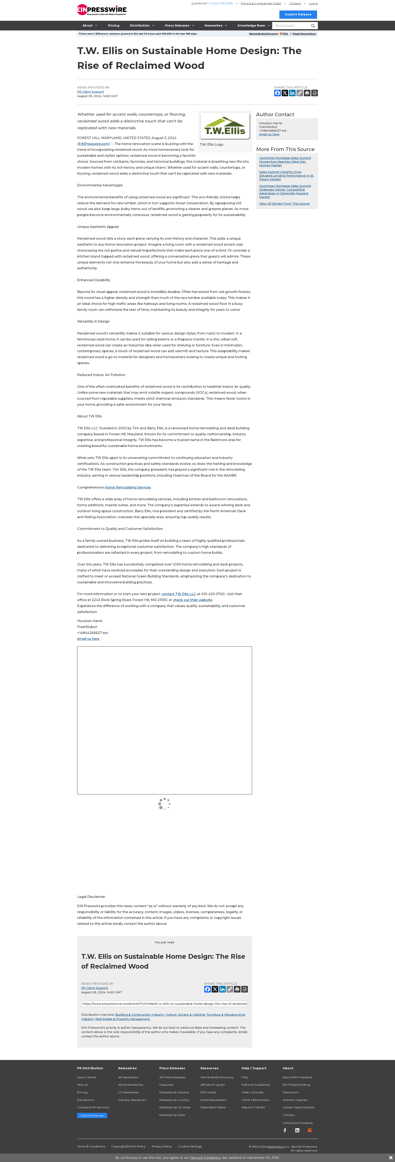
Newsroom (291, 1092)
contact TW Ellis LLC (178, 594)
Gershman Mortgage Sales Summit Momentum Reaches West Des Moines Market (285, 161)
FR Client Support (90, 92)
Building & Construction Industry (139, 1015)
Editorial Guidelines (256, 1084)
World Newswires (130, 1084)
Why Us (82, 1084)
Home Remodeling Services (128, 487)
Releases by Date (172, 1115)
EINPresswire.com (93, 144)
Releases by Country (174, 1100)
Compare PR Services (93, 1107)
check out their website (192, 600)
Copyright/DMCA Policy (128, 1146)
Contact (295, 3)
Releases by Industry (174, 1092)
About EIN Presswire (297, 1077)
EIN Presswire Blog (296, 1084)
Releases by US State (175, 1107)
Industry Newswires (132, 1100)
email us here (88, 639)
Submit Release (298, 14)
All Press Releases (172, 1077)
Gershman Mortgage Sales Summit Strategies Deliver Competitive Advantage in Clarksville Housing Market (285, 191)
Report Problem (253, 1107)
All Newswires (128, 1077)
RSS (285, 33)
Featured (166, 1084)
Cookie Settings (190, 1146)
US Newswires (128, 1092)
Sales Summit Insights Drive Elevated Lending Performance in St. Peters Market (286, 175)
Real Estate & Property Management (122, 1019)
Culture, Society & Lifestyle (185, 1015)
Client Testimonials (255, 1100)
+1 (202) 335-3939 (220, 3)
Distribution (85, 1100)
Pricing (261, 3)
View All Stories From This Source (284, 203)
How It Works (86, 1077)
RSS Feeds (208, 1092)
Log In (313, 3)
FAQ (245, 1077)
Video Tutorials (253, 1092)
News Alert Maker (213, 1107)
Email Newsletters (304, 33)
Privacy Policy (162, 1146)
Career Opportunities (298, 1107)
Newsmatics (275, 1146)
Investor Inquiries (295, 1100)
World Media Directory (263, 33)
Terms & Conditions (91, 1146)
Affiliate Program (213, 1084)
